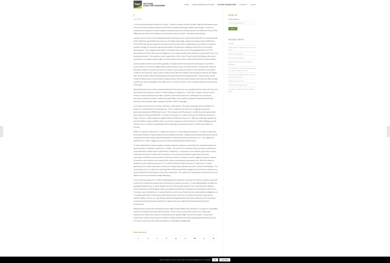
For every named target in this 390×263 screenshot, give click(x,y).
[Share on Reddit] (204, 238)
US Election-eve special (235, 81)
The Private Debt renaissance (237, 85)
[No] (387, 260)
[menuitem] (186, 4)
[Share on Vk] (194, 238)
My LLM (231, 43)
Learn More (225, 260)
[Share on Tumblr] (185, 238)
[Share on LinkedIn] (175, 238)
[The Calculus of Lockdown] (1, 131)
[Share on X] (147, 238)
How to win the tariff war (236, 58)
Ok (215, 260)
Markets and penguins (235, 54)
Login (252, 4)
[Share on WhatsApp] (157, 238)
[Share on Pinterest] (166, 238)
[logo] (149, 4)
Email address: (233, 19)
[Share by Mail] (213, 238)
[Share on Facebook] (138, 238)
